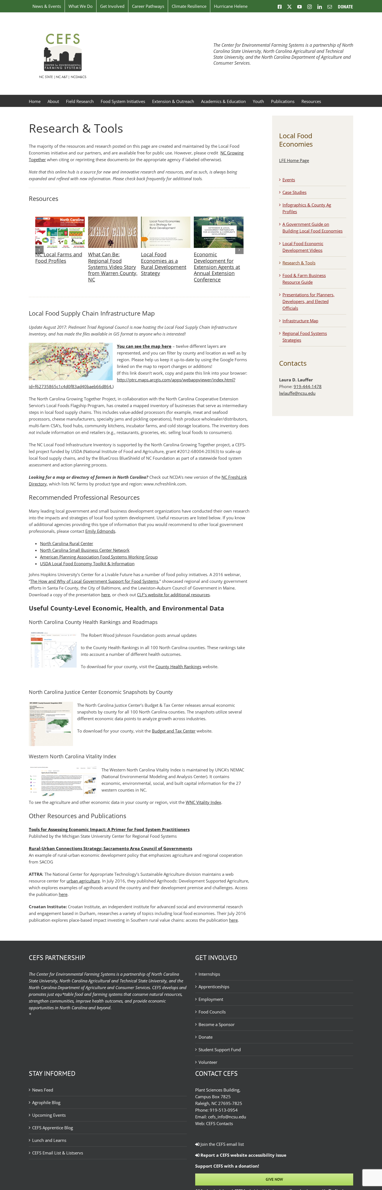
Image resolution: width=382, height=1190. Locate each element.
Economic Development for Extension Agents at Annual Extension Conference (217, 267)
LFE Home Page (294, 160)
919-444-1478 (308, 386)
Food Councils (212, 1012)
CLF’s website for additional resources (173, 594)
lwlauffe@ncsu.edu (297, 393)
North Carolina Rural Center (66, 543)
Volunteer (208, 1062)
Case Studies (294, 192)
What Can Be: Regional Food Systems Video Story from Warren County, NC (113, 267)
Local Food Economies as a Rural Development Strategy (163, 263)
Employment (211, 999)
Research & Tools (298, 263)
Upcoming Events (49, 1115)
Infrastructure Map (300, 320)
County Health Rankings (178, 666)
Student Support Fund (220, 1049)
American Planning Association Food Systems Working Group (99, 557)
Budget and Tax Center (173, 731)
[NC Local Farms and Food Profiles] (60, 219)
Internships (209, 974)
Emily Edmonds (100, 531)
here (105, 594)
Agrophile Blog (46, 1102)
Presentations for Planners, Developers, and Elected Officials (308, 301)
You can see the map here (144, 346)
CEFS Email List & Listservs (57, 1153)
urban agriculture (83, 881)
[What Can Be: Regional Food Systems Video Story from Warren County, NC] (113, 219)
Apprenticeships (214, 986)
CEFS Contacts (219, 1123)
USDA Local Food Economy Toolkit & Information (87, 563)
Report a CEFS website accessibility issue (242, 1155)
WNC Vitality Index (203, 802)
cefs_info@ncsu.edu (227, 1116)
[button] (39, 250)
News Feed (42, 1090)
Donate (206, 1037)
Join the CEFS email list (221, 1144)
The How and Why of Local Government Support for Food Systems (94, 581)
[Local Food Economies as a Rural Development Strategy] (165, 219)
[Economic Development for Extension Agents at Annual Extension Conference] (218, 219)
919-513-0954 (224, 1110)
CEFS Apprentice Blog (52, 1127)
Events (288, 179)
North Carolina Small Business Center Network (84, 550)
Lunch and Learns (49, 1140)
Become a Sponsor (217, 1024)
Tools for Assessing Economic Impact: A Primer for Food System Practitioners (109, 829)
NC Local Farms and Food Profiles (58, 257)
